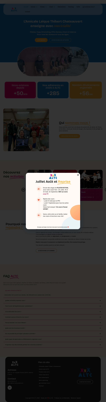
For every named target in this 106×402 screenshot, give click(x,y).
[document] (53, 201)
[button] (78, 175)
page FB (45, 194)
